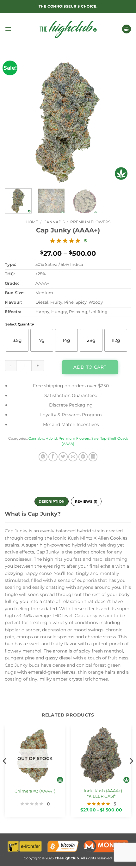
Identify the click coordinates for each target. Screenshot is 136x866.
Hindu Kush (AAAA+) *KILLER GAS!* (101, 793)
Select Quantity (19, 324)
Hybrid (51, 438)
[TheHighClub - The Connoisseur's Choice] (68, 29)
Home (32, 221)
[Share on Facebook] (53, 456)
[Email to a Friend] (72, 456)
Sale (95, 438)
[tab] (86, 501)
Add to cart (89, 367)
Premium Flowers (90, 221)
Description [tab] (52, 501)
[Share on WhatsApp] (43, 456)
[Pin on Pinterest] (83, 456)
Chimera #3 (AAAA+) (35, 790)
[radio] (17, 340)
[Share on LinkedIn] (93, 456)
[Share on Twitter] (63, 456)
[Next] (122, 120)
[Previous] (13, 120)
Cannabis (54, 221)
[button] (8, 29)
